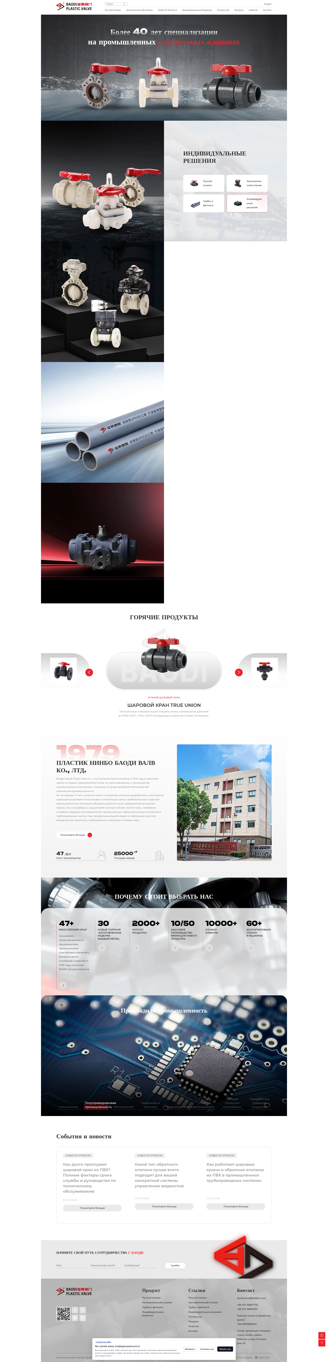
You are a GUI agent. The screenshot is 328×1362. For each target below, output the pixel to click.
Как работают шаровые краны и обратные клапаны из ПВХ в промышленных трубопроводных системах (91, 1172)
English (268, 4)
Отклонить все (207, 1349)
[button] (89, 672)
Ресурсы (239, 10)
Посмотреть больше (92, 1206)
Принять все (225, 1349)
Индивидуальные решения (254, 203)
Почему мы (223, 10)
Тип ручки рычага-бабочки (198, 705)
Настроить (190, 1349)
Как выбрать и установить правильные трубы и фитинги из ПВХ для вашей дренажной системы (163, 1172)
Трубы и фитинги (208, 203)
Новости (253, 10)
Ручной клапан (207, 183)
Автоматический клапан (254, 183)
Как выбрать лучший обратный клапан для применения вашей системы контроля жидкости (229, 1175)
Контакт (267, 10)
